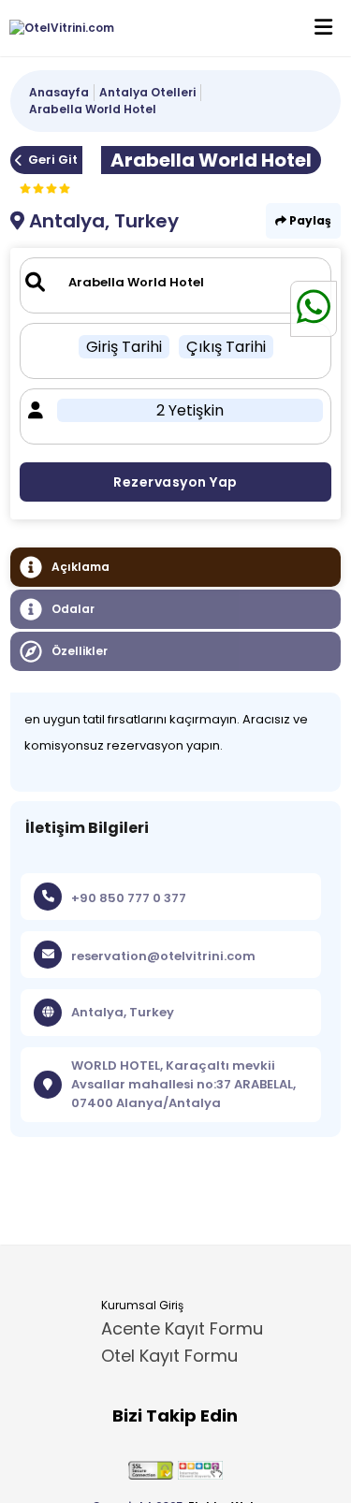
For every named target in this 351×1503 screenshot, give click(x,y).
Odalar (73, 609)
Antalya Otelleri (147, 92)
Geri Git (53, 159)
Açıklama (80, 567)
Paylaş (308, 220)
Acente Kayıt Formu (182, 1328)
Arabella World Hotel (92, 109)
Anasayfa (59, 92)
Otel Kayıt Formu (169, 1355)
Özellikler (79, 651)
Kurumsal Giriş (142, 1305)
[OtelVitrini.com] (57, 28)
